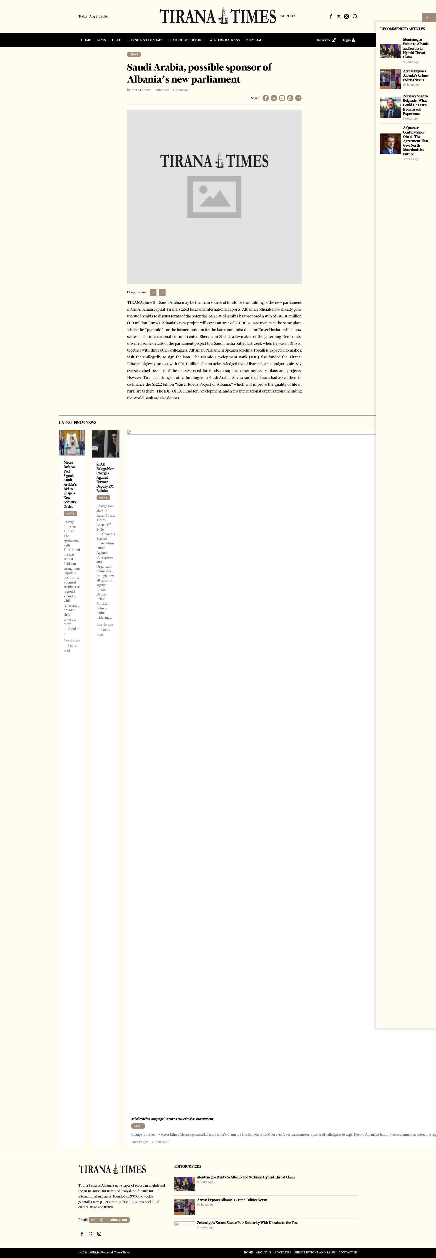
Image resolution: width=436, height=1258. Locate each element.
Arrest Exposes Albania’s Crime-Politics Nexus (416, 75)
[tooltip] (331, 16)
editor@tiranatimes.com (109, 1220)
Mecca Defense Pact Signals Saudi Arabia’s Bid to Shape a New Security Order (70, 484)
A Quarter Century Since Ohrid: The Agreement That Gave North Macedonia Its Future (415, 141)
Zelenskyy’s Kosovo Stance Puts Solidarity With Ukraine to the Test (247, 1222)
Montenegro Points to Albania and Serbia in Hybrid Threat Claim (416, 48)
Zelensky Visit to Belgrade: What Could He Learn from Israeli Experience (415, 105)
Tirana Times (141, 90)
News (134, 54)
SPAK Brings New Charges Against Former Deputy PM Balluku (105, 477)
